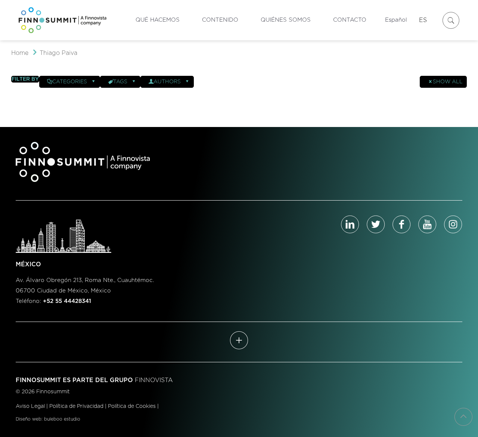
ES (423, 20)
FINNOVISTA (154, 380)
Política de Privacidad (76, 406)
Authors (167, 81)
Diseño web (28, 419)
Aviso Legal (30, 406)
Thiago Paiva (58, 53)
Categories (69, 81)
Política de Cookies (132, 406)
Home (19, 53)
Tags (120, 81)
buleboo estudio (62, 419)
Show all (448, 81)
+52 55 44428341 (67, 301)
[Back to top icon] (463, 417)
